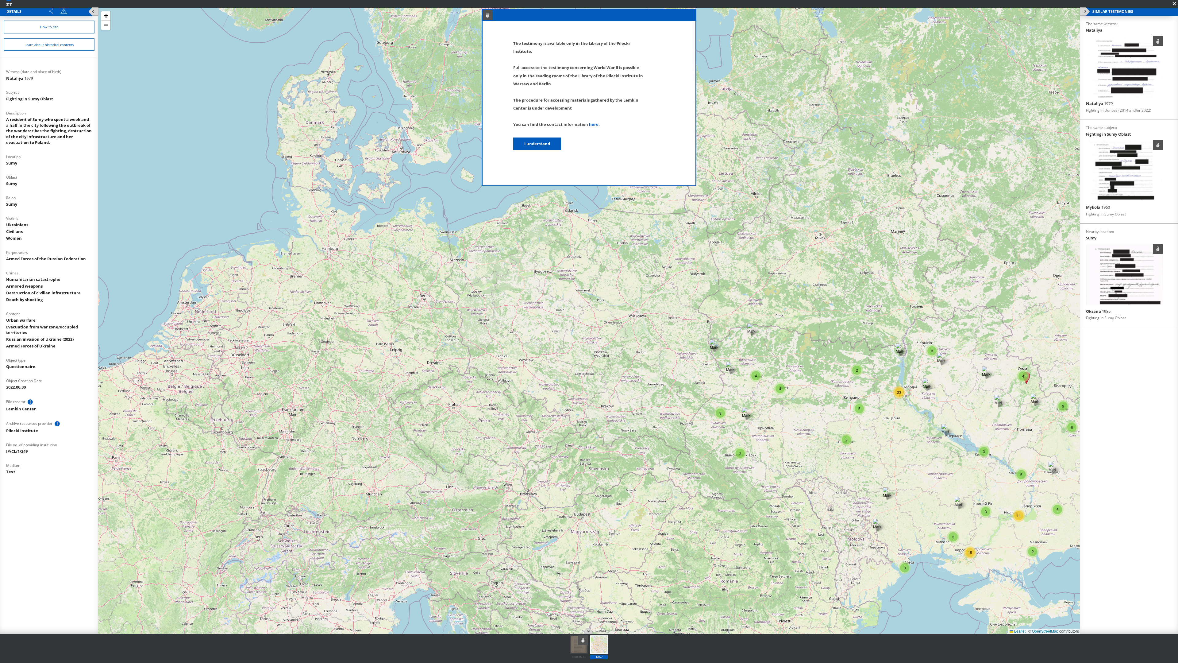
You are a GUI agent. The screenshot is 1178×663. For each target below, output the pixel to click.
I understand (537, 143)
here (594, 124)
